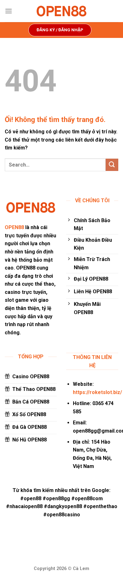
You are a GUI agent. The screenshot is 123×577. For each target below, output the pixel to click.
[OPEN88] (61, 11)
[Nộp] (112, 165)
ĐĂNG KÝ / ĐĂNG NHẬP (60, 29)
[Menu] (8, 11)
